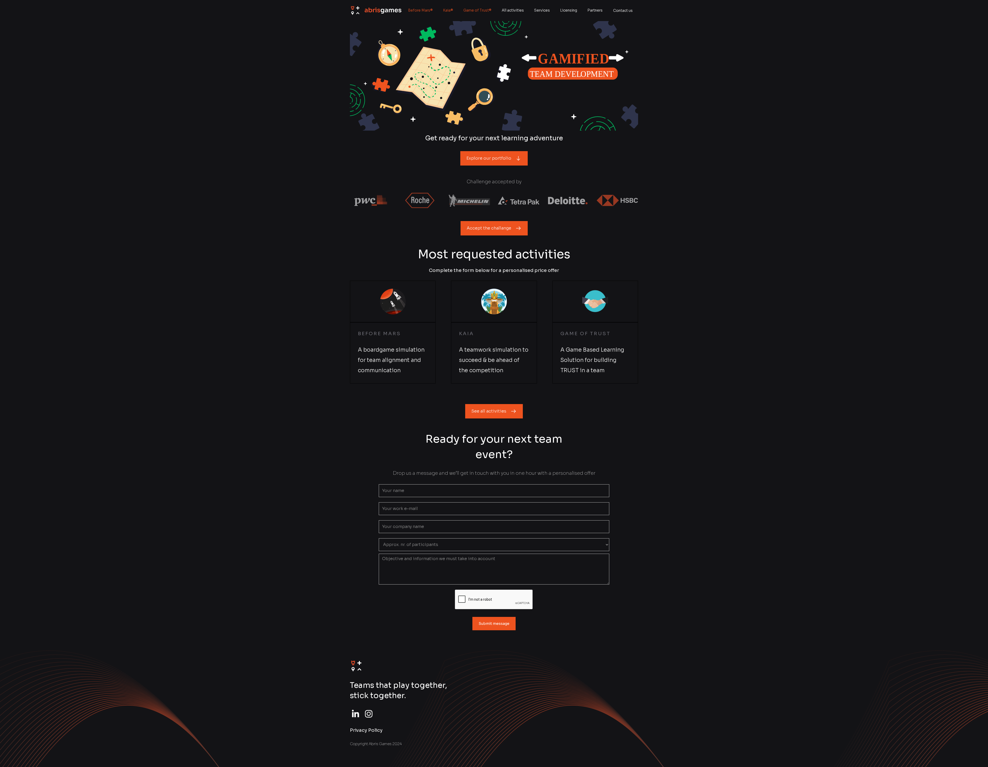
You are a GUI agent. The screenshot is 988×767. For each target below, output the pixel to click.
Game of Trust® (477, 10)
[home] (375, 10)
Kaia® (448, 10)
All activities (513, 10)
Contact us (623, 10)
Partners (595, 10)
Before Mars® (420, 10)
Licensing (568, 10)
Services (542, 10)
